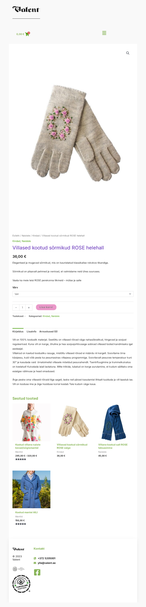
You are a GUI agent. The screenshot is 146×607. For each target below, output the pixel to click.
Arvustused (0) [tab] (48, 331)
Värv (15, 287)
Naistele (26, 235)
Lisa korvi (46, 307)
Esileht (15, 235)
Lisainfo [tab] (31, 331)
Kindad (36, 235)
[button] (104, 33)
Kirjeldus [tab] (18, 331)
